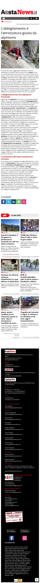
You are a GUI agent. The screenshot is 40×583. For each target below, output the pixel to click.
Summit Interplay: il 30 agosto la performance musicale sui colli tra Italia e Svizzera (10, 239)
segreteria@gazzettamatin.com (16, 393)
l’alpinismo (21, 74)
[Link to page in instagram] (23, 201)
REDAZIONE (8, 387)
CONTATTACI (8, 464)
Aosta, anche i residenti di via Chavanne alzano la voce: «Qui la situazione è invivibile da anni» (9, 317)
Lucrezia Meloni (8, 257)
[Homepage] (3, 18)
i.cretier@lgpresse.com (11, 502)
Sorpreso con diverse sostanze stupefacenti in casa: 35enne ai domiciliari (10, 278)
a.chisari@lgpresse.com (14, 492)
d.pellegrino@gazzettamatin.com (14, 429)
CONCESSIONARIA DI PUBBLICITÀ (23, 475)
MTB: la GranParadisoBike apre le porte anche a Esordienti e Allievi (29, 278)
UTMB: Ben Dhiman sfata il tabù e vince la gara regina (28, 237)
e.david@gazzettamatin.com (12, 424)
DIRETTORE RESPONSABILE (12, 404)
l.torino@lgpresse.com (11, 499)
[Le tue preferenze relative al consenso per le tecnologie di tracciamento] (37, 580)
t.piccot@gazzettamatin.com (13, 444)
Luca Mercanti (24, 24)
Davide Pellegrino (27, 257)
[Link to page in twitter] (8, 201)
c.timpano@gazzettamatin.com (13, 434)
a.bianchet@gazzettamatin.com (13, 414)
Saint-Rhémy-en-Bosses (12, 254)
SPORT (23, 233)
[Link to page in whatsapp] (18, 201)
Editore (7, 362)
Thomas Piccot (8, 294)
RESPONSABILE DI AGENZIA (12, 488)
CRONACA (5, 272)
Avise (4, 254)
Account (7, 495)
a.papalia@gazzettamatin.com (13, 439)
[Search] (31, 18)
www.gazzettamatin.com (11, 360)
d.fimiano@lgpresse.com (11, 505)
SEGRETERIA (8, 452)
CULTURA (5, 233)
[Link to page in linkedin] (13, 201)
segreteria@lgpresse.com (15, 485)
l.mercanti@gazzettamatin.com (13, 408)
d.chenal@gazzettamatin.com (13, 419)
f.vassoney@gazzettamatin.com (13, 449)
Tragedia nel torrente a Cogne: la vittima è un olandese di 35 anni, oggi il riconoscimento (29, 316)
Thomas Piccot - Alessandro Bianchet (12, 334)
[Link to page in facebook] (3, 201)
